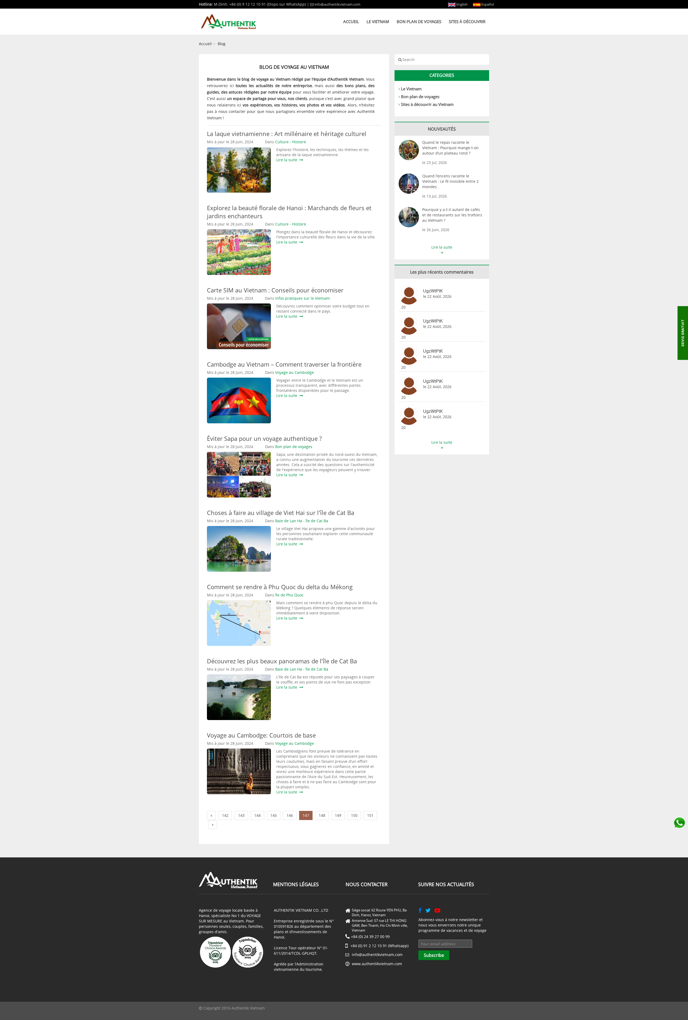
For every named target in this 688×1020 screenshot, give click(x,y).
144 (257, 815)
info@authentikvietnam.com (337, 4)
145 (273, 815)
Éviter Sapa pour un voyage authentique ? (264, 438)
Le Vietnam (378, 21)
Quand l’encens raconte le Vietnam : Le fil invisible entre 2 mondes (450, 181)
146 (289, 815)
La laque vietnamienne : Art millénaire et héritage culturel (286, 134)
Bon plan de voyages (419, 21)
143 (241, 815)
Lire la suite (287, 159)
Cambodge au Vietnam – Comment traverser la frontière (284, 364)
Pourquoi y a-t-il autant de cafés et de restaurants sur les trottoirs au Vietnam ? (452, 215)
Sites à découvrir (467, 21)
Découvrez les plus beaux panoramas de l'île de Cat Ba (282, 661)
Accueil (351, 21)
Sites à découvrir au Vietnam (427, 104)
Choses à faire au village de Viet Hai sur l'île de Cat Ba (280, 513)
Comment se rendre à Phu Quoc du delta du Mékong (280, 587)
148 (322, 815)
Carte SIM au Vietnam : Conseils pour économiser (275, 290)
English (462, 4)
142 (225, 815)
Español (487, 4)
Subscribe (434, 955)
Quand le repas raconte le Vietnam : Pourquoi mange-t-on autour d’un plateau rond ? (450, 148)
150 (354, 815)
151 (370, 815)
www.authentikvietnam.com (377, 963)
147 (306, 815)
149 (338, 815)
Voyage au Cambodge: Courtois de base (261, 735)
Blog (221, 43)
